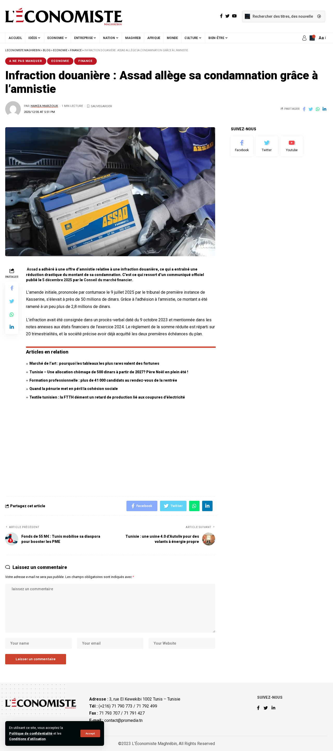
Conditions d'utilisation (27, 739)
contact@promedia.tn (123, 720)
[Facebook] (241, 146)
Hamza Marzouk (44, 106)
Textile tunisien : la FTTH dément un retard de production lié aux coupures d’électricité (107, 397)
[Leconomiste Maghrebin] (63, 16)
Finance (85, 61)
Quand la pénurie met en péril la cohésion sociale (73, 389)
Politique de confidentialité (31, 733)
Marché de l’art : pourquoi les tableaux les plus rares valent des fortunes (94, 363)
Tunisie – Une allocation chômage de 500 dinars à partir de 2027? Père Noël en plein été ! (108, 372)
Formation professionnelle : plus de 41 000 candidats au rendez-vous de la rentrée (103, 380)
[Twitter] (266, 146)
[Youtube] (291, 146)
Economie (60, 61)
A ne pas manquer (25, 61)
